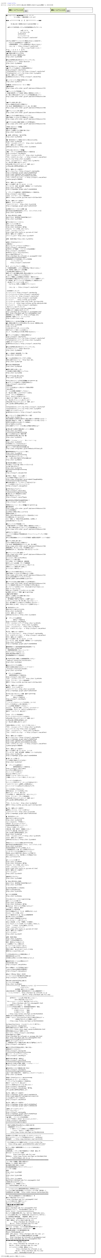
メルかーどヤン (11, 3)
